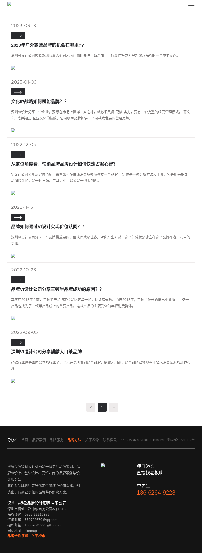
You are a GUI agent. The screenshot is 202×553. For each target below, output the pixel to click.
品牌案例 (39, 440)
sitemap (31, 531)
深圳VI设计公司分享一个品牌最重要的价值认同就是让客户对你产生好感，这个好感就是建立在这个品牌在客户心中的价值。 (100, 240)
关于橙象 (92, 440)
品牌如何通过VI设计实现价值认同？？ (48, 226)
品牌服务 (57, 440)
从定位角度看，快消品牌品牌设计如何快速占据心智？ (64, 164)
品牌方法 (74, 440)
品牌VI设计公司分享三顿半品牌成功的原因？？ (57, 289)
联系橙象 (110, 440)
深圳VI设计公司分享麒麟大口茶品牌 (46, 351)
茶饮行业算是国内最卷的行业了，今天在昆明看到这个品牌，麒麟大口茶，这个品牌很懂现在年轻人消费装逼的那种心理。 (100, 365)
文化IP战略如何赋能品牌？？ (39, 101)
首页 (24, 440)
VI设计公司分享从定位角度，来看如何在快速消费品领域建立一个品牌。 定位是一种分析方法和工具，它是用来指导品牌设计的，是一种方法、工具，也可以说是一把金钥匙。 (99, 178)
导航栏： (14, 440)
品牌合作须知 (17, 536)
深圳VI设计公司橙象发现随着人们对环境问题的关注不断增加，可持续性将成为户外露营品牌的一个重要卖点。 (95, 55)
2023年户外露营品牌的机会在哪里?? (47, 45)
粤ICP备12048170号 (181, 440)
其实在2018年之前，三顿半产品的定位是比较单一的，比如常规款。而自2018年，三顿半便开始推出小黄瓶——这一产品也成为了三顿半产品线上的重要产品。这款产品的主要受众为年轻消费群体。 (100, 303)
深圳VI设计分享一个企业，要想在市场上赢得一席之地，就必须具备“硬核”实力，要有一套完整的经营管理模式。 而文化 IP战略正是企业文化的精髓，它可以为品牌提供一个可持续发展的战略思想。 (100, 115)
